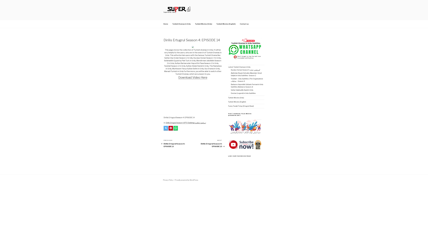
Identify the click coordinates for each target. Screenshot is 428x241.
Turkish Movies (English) (226, 24)
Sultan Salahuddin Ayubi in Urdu (242, 90)
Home (165, 24)
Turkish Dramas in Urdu (181, 24)
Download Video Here (192, 77)
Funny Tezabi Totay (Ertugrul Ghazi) (241, 106)
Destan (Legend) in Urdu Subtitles (243, 93)
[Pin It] (171, 128)
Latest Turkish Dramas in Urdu (239, 67)
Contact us (244, 24)
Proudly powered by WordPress (186, 180)
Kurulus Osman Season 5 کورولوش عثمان (245, 70)
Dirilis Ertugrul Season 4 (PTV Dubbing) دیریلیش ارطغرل (186, 123)
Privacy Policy (168, 180)
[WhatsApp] (175, 128)
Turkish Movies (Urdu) (203, 24)
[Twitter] (166, 128)
